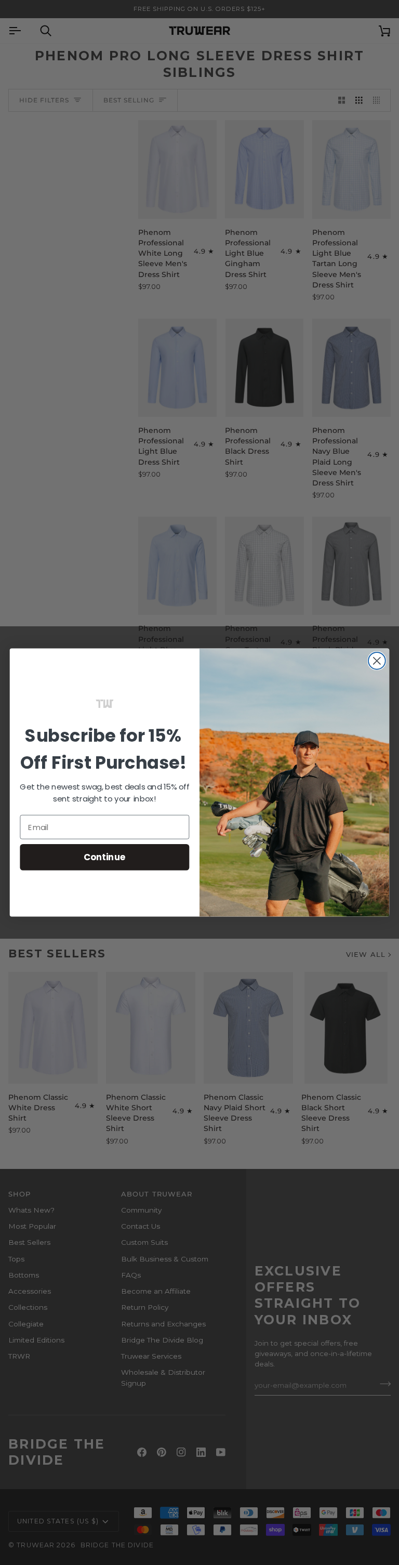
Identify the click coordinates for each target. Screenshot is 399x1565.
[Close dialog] (376, 660)
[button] (104, 704)
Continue (105, 857)
